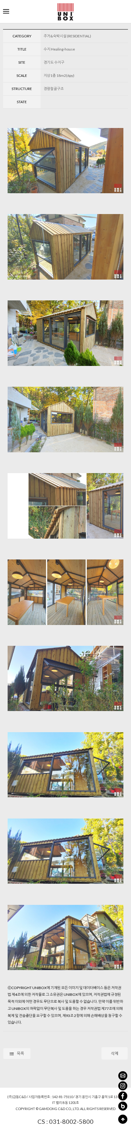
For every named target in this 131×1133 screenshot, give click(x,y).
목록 (20, 1053)
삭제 (114, 1053)
